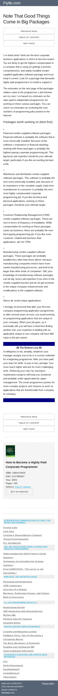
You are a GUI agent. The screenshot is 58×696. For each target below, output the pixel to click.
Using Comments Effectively (18, 651)
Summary (8, 558)
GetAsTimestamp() (13, 665)
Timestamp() (10, 677)
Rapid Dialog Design (14, 607)
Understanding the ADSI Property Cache (24, 554)
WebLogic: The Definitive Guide (20, 577)
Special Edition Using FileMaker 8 (22, 626)
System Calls (10, 528)
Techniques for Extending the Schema (23, 561)
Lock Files (8, 531)
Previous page (29, 31)
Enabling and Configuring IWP (19, 647)
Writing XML (9, 615)
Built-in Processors (13, 597)
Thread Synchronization (16, 539)
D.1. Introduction (12, 543)
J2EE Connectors (12, 586)
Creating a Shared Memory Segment (22, 535)
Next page (29, 43)
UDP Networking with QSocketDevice (23, 611)
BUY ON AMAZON (19, 492)
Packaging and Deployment (17, 582)
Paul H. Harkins (23, 487)
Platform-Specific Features (17, 619)
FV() (5, 662)
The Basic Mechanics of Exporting (21, 643)
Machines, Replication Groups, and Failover (26, 593)
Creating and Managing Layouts (20, 632)
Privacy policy (48, 683)
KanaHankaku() (11, 669)
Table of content (29, 37)
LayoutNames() (11, 673)
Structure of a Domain (15, 589)
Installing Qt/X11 (12, 623)
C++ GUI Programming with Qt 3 (20, 602)
